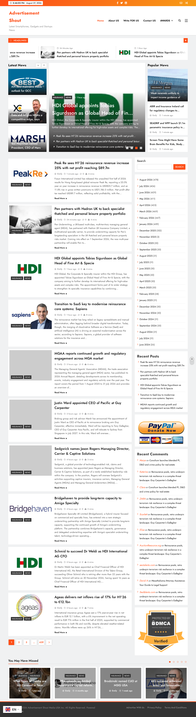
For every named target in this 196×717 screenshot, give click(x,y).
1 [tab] (127, 148)
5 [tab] (186, 662)
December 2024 (147, 306)
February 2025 (146, 294)
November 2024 (147, 313)
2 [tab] (132, 148)
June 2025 (144, 268)
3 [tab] (136, 148)
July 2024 (144, 338)
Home (100, 20)
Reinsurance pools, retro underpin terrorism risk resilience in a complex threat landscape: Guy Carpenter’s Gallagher (162, 476)
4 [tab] (141, 148)
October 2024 (146, 319)
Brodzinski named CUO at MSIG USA (120, 683)
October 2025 (146, 243)
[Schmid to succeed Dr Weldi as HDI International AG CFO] (30, 562)
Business (23, 675)
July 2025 (144, 262)
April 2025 (144, 281)
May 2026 (144, 198)
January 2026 (146, 224)
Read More (60, 198)
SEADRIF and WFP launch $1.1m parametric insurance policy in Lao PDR (167, 127)
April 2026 (144, 205)
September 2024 (147, 325)
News (167, 87)
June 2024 (144, 344)
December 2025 (147, 230)
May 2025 (144, 275)
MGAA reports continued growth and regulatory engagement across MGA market (90, 356)
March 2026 (145, 211)
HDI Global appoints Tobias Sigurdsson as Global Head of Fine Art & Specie (98, 147)
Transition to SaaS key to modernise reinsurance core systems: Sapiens (92, 109)
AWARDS (165, 20)
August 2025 (145, 256)
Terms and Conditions (176, 707)
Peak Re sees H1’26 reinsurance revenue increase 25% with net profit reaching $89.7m (92, 165)
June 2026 (144, 192)
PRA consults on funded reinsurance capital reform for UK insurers (75, 685)
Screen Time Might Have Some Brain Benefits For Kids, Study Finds (167, 144)
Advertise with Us (135, 707)
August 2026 (146, 179)
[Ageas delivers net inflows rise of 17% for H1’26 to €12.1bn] (30, 608)
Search (141, 161)
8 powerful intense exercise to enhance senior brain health (23, 147)
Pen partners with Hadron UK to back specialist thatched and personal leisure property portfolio (90, 211)
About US (113, 20)
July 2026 (144, 186)
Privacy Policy (154, 707)
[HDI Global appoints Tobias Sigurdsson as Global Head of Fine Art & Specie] (114, 52)
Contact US (149, 20)
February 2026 (146, 218)
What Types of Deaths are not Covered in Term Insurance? (29, 685)
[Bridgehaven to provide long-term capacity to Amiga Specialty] (30, 509)
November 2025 (147, 237)
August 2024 (146, 332)
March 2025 (145, 287)
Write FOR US (131, 20)
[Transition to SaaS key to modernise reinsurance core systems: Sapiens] (30, 315)
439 (41, 642)
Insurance (157, 87)
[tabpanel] (97, 107)
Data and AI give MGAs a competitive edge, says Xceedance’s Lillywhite (26, 91)
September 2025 (147, 249)
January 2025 (146, 300)
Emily (155, 115)
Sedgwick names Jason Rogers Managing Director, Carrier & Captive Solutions (92, 451)
